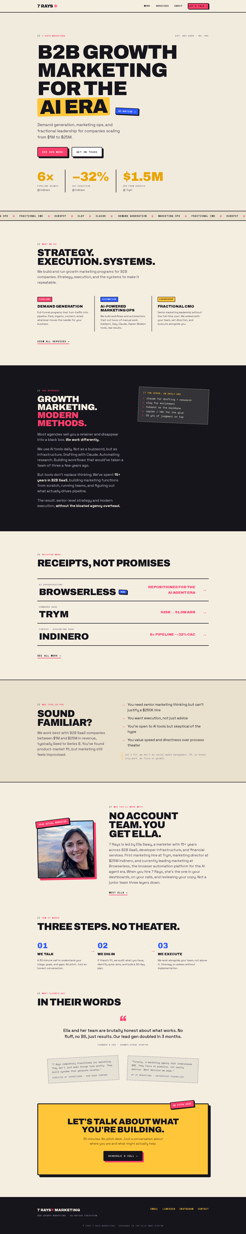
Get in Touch (86, 152)
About (178, 6)
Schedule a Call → (123, 1156)
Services (162, 6)
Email (154, 1209)
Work (147, 6)
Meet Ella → (118, 892)
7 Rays (45, 6)
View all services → (53, 341)
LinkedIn (169, 1209)
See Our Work (52, 152)
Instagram (186, 1209)
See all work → (49, 655)
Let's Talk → (198, 6)
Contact (203, 1209)
